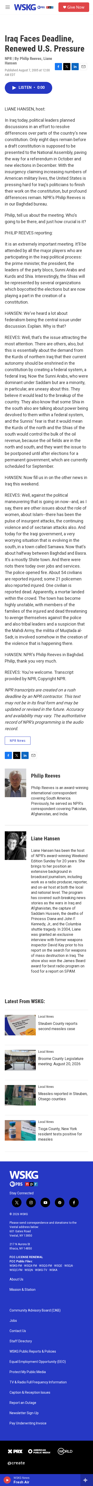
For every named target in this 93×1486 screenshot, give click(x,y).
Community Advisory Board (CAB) (35, 1310)
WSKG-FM (16, 1265)
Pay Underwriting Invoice (28, 1423)
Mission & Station (23, 1289)
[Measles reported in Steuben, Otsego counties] (20, 1095)
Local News (46, 1016)
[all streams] (86, 1480)
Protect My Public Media (28, 1372)
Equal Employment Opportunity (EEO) (38, 1362)
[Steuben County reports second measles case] (20, 1025)
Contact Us (18, 1331)
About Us (16, 1279)
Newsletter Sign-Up (24, 1413)
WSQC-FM (16, 1270)
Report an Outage (23, 1403)
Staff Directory (21, 1341)
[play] (7, 1480)
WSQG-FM (45, 1265)
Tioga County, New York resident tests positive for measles (60, 1134)
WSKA (53, 1270)
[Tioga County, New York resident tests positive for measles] (20, 1130)
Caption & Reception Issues (30, 1392)
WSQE (58, 1265)
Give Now (75, 7)
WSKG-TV (41, 1270)
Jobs (13, 1321)
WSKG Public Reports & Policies (33, 1351)
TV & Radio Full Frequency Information (38, 1382)
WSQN (29, 1270)
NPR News (18, 741)
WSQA (68, 1265)
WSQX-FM (30, 1265)
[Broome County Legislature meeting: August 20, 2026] (20, 1060)
